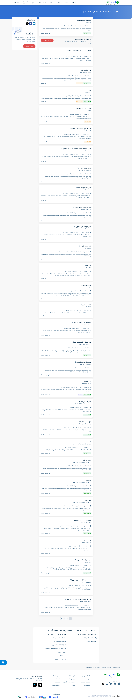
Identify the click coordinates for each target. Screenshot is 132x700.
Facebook (30, 23)
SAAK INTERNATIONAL (85, 72)
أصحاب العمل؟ (15, 3)
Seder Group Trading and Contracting (81, 424)
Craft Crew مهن (62, 652)
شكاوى (73, 685)
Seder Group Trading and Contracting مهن (55, 649)
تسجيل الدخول (42, 3)
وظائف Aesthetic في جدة (90, 641)
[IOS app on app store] (40, 685)
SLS (90, 287)
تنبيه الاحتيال (72, 676)
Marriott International (85, 364)
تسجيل (33, 3)
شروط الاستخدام (85, 679)
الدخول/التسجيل (47, 40)
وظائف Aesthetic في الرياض (90, 638)
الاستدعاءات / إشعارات (69, 682)
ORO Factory (88, 92)
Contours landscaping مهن (59, 641)
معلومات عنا (56, 676)
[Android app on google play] (35, 685)
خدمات (59, 3)
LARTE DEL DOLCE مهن (60, 659)
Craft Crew (88, 22)
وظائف (66, 3)
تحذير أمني (87, 685)
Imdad (89, 53)
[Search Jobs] (27, 3)
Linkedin (34, 23)
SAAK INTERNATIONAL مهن (59, 645)
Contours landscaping (85, 522)
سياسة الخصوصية (85, 682)
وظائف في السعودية (106, 667)
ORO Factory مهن (61, 656)
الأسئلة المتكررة (56, 685)
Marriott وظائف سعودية (59, 638)
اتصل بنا (58, 679)
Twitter (27, 23)
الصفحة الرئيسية (116, 667)
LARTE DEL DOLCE (86, 384)
